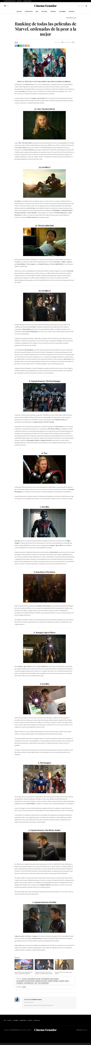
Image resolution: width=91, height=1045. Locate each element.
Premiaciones (23, 1020)
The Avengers (19, 983)
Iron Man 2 (55, 980)
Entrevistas (29, 11)
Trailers (53, 11)
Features (44, 11)
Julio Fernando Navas (35, 999)
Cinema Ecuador (45, 5)
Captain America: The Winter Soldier (25, 980)
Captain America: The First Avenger (50, 978)
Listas (16, 42)
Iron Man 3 (61, 980)
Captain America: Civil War (33, 978)
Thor (35, 983)
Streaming (62, 11)
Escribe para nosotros (9, 1)
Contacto (19, 1)
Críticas (19, 11)
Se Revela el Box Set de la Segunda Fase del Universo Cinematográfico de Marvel (23, 973)
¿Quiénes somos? (27, 1)
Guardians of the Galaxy (41, 980)
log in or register (81, 5)
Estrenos (72, 11)
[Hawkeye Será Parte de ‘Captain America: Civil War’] (64, 964)
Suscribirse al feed (71, 17)
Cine (37, 11)
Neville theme (79, 1030)
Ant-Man (24, 978)
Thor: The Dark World (43, 983)
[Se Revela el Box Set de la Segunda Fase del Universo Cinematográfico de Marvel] (24, 964)
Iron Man (50, 980)
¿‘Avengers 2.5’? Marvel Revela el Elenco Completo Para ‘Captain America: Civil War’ (44, 973)
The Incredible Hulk (28, 983)
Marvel (67, 980)
